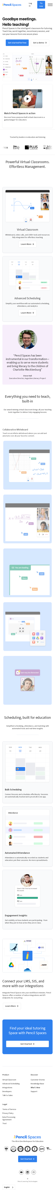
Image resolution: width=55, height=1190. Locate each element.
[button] (50, 4)
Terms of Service (9, 1109)
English (7, 1187)
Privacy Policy (7, 1113)
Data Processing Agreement (8, 1118)
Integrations (7, 1087)
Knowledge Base (37, 1084)
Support (34, 1091)
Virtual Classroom (9, 1080)
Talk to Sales (7, 1095)
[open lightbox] (27, 98)
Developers (7, 1091)
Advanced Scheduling (11, 1084)
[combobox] (9, 1187)
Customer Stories (38, 1080)
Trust (4, 1123)
